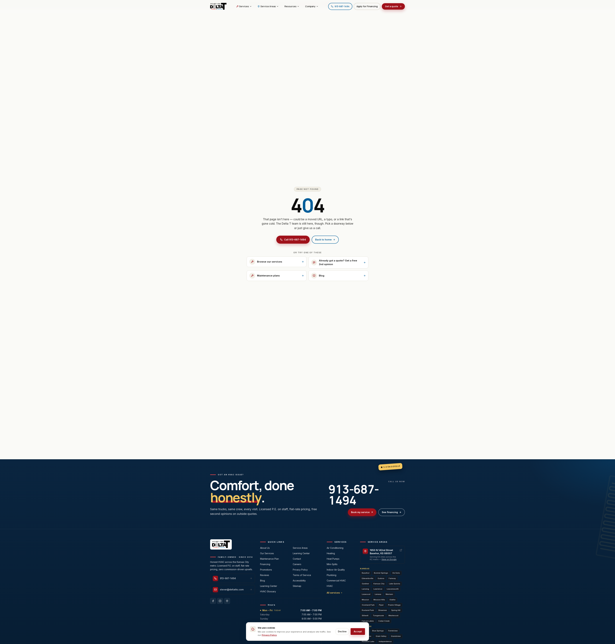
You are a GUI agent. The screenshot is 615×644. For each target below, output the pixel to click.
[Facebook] (213, 601)
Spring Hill (395, 610)
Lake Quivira (394, 584)
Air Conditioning (335, 548)
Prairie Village (394, 605)
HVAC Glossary (268, 591)
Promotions (266, 569)
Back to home (323, 239)
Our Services (267, 553)
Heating (331, 553)
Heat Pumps (333, 558)
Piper (381, 605)
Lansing (365, 589)
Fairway (392, 578)
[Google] (227, 601)
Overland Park (368, 605)
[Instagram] (220, 601)
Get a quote (391, 6)
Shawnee (382, 610)
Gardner (365, 584)
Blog (262, 580)
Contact (297, 558)
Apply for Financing (367, 6)
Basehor (365, 573)
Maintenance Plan (269, 558)
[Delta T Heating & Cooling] (218, 6)
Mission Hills (379, 600)
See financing (390, 512)
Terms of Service (302, 575)
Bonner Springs (381, 573)
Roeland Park (368, 610)
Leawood (366, 594)
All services (333, 592)
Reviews (264, 575)
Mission (365, 600)
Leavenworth (393, 589)
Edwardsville (367, 578)
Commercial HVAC (336, 580)
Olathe (392, 600)
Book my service (360, 512)
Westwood (393, 615)
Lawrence (377, 589)
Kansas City (379, 584)
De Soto (396, 573)
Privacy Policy (300, 569)
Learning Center (268, 586)
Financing (265, 564)
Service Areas (300, 548)
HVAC (330, 586)
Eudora (381, 578)
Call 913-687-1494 (295, 239)
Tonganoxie (378, 615)
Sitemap (297, 586)
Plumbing (331, 575)
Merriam (389, 594)
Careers (297, 564)
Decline (342, 631)
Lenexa (378, 594)
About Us (265, 548)
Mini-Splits (332, 564)
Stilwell (365, 615)
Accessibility (299, 580)
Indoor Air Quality (336, 569)
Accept (358, 631)
